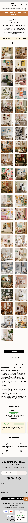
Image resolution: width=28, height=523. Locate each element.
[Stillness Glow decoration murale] (21, 174)
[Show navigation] (2, 4)
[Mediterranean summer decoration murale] (21, 322)
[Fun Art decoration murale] (7, 214)
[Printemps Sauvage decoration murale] (7, 335)
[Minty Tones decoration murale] (7, 254)
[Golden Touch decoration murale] (21, 254)
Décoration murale (19, 19)
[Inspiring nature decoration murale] (7, 281)
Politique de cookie (20, 503)
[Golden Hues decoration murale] (7, 201)
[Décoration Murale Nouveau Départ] (21, 106)
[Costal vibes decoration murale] (7, 322)
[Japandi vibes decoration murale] (21, 93)
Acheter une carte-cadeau (15, 498)
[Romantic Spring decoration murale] (21, 241)
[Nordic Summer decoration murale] (7, 93)
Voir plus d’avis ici (14, 437)
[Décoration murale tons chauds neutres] (21, 120)
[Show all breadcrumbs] (11, 20)
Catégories (7, 38)
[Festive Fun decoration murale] (7, 174)
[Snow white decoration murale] (7, 268)
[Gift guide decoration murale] (7, 295)
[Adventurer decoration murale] (21, 147)
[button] (15, 43)
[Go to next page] (21, 357)
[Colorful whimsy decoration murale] (21, 214)
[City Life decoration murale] (7, 241)
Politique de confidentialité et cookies (14, 507)
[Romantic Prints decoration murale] (21, 281)
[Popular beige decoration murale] (21, 295)
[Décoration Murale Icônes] (21, 133)
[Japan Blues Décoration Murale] (7, 133)
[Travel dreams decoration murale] (21, 201)
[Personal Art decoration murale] (7, 147)
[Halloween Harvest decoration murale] (21, 308)
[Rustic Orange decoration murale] (7, 308)
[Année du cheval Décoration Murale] (7, 53)
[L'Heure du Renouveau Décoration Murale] (7, 106)
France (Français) (14, 516)
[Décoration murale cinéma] (21, 66)
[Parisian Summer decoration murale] (21, 79)
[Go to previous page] (7, 357)
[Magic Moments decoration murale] (21, 160)
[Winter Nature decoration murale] (21, 268)
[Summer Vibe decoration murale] (21, 228)
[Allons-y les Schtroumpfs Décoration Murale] (7, 66)
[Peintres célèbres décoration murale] (21, 53)
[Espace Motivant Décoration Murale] (7, 120)
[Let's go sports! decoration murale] (7, 79)
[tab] (22, 4)
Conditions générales (8, 503)
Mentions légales (14, 505)
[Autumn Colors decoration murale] (7, 187)
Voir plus (14, 351)
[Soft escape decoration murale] (7, 228)
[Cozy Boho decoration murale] (7, 160)
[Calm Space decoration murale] (21, 187)
